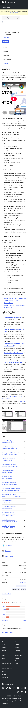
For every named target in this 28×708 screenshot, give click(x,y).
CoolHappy (8, 551)
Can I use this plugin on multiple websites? (8, 441)
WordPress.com (7, 669)
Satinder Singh (9, 556)
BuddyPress (6, 677)
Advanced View (6, 594)
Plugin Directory (6, 7)
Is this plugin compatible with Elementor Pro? (8, 459)
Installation (6, 55)
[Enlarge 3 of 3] (24, 421)
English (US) (23, 582)
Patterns (17, 650)
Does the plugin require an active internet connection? (9, 447)
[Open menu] (25, 2)
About (3, 642)
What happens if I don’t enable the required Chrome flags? (10, 453)
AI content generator (21, 586)
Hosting (4, 647)
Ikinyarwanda (9, 684)
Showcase (18, 642)
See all (24, 620)
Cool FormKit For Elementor (12, 317)
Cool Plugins (7, 37)
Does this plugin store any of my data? (8, 501)
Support (5, 63)
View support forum (7, 632)
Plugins (17, 647)
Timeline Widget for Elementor (13, 353)
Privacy (4, 650)
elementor (23, 589)
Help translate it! (14, 12)
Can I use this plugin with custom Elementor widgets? (9, 483)
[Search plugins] (18, 18)
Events (17, 658)
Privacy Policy (6, 399)
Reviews (5, 51)
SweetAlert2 (21, 401)
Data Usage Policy (13, 396)
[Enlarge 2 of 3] (24, 412)
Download (5, 41)
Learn (3, 655)
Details (5, 47)
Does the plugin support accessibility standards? (8, 526)
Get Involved (18, 655)
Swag (17, 663)
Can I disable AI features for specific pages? (9, 507)
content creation (16, 589)
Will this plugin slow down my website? (7, 477)
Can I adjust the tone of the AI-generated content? (9, 520)
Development (7, 59)
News (3, 644)
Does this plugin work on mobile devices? (8, 471)
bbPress (5, 674)
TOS (20, 396)
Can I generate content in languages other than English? (10, 465)
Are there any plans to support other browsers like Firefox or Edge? (8, 514)
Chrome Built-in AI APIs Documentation (15, 298)
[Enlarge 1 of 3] (11, 412)
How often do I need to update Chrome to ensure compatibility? (11, 489)
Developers (5, 661)
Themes (17, 644)
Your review (5, 620)
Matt (4, 671)
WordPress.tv (6, 663)
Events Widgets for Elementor (13, 362)
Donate (18, 661)
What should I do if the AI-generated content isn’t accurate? (11, 495)
